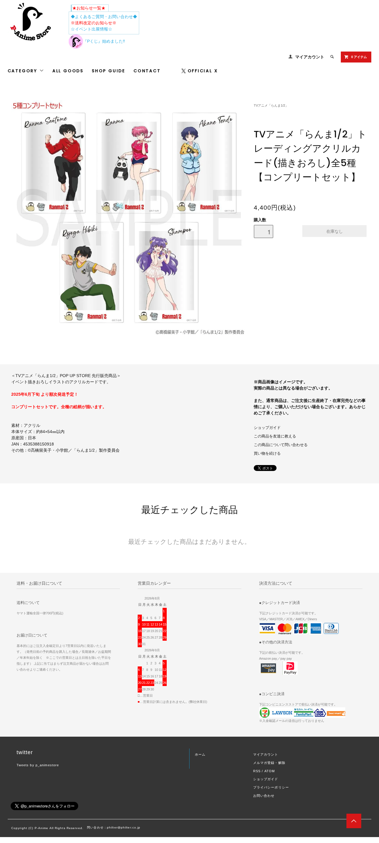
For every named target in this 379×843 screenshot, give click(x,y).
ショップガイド (267, 428)
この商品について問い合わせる (281, 445)
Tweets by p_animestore (38, 765)
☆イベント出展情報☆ (91, 29)
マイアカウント (309, 57)
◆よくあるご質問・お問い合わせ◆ (104, 16)
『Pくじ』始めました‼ (104, 41)
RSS (257, 771)
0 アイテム (359, 57)
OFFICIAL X (203, 71)
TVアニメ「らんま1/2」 (271, 105)
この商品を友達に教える (275, 436)
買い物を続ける (267, 453)
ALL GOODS (67, 71)
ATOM (269, 771)
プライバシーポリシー (271, 787)
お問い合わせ (264, 795)
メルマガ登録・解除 (269, 763)
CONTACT (147, 71)
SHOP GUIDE (108, 71)
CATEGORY (23, 71)
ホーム (200, 754)
